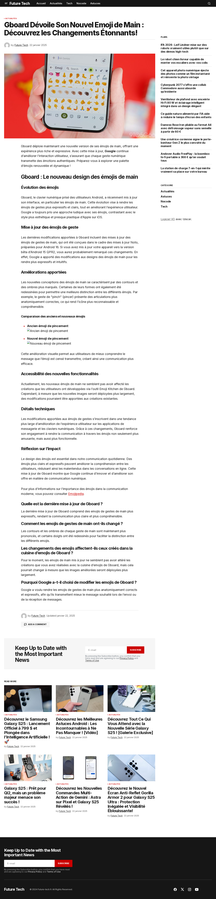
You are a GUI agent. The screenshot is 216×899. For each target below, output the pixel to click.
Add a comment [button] (37, 624)
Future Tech (20, 3)
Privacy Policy (127, 658)
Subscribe (135, 650)
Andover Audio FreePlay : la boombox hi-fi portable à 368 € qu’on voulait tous (185, 157)
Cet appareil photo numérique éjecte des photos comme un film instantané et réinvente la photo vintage (185, 74)
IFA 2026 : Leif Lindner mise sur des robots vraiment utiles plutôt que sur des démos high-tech (185, 48)
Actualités (11, 18)
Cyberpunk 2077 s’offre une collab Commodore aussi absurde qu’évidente (183, 88)
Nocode (166, 201)
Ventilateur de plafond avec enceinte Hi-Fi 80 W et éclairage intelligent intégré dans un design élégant (185, 103)
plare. (164, 37)
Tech (164, 206)
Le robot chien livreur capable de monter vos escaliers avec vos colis (184, 61)
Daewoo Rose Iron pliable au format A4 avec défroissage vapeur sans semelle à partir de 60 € (186, 128)
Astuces (166, 196)
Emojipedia (76, 494)
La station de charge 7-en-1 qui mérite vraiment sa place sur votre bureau (185, 169)
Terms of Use (92, 660)
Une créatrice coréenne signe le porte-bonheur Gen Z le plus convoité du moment (186, 143)
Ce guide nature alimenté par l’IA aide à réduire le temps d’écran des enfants (186, 115)
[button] (6, 3)
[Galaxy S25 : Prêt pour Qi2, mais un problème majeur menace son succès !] (28, 767)
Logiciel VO (168, 219)
